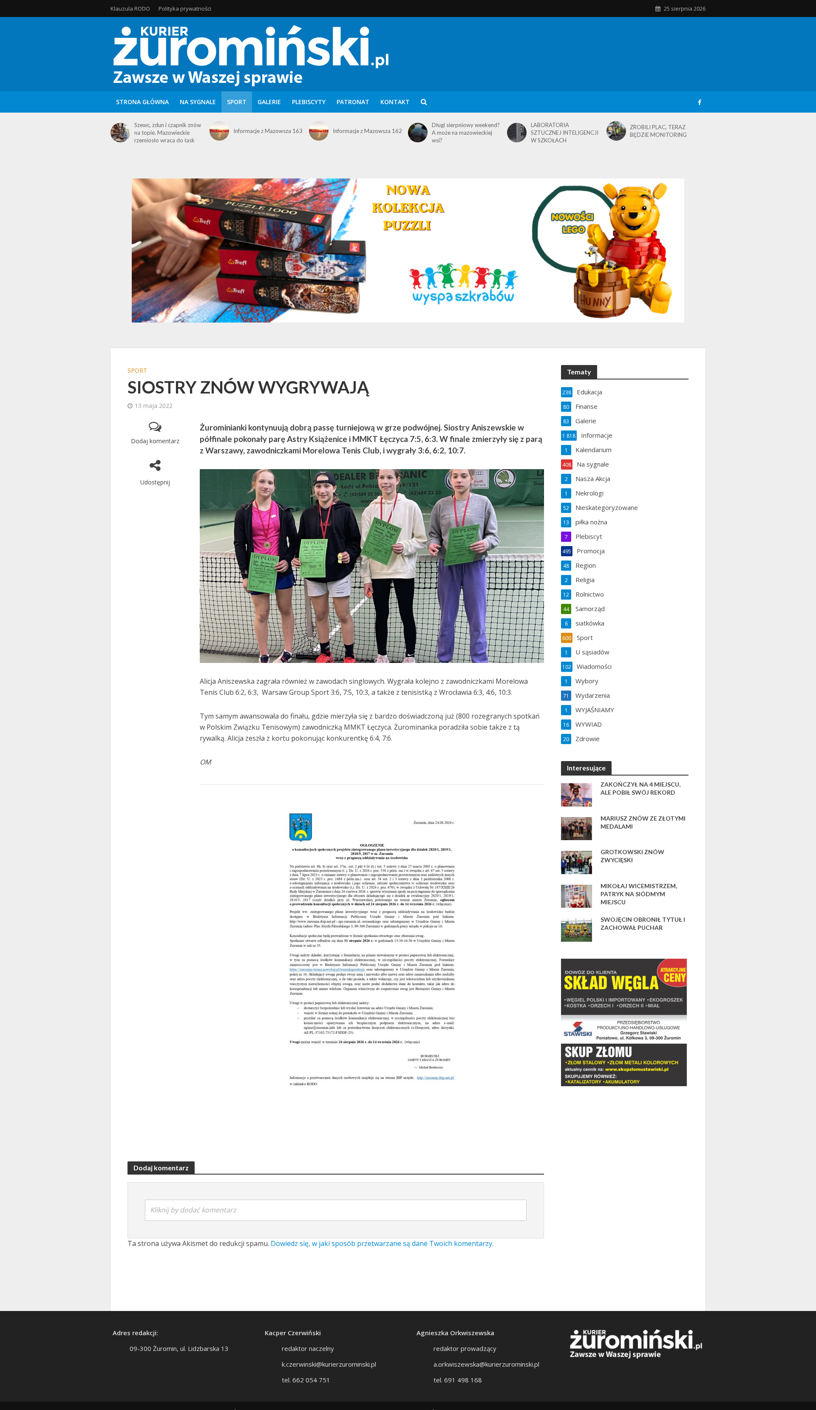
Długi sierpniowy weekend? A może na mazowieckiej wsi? (466, 133)
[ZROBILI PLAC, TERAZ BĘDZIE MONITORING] (616, 131)
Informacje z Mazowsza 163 (268, 130)
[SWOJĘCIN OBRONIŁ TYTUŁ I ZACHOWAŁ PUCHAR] (576, 929)
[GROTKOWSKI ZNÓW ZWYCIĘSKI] (576, 861)
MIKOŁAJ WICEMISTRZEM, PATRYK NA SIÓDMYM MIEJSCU (639, 894)
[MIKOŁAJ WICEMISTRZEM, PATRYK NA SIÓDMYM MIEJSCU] (576, 895)
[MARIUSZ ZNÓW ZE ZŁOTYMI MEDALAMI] (576, 828)
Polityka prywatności (185, 8)
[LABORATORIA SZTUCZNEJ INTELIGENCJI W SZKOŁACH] (517, 132)
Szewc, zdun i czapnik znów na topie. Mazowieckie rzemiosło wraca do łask (167, 133)
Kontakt (395, 102)
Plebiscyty (309, 102)
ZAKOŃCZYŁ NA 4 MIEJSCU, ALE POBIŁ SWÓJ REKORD (640, 788)
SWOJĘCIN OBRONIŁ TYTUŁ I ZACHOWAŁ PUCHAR (643, 923)
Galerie (269, 102)
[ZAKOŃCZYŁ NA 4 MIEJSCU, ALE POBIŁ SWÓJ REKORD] (576, 794)
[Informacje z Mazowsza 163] (219, 131)
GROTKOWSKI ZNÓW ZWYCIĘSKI (632, 856)
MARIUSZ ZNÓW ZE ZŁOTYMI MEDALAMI (643, 822)
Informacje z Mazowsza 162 (367, 130)
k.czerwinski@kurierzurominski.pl (329, 1364)
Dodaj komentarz (155, 441)
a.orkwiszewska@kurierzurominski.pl (486, 1364)
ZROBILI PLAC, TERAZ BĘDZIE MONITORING (658, 131)
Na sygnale (198, 102)
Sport (236, 102)
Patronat (353, 102)
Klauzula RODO (130, 8)
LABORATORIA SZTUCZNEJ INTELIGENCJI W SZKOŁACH (564, 133)
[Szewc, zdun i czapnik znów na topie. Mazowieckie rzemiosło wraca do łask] (120, 132)
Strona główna (142, 102)
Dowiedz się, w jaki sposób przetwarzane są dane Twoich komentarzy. (382, 1243)
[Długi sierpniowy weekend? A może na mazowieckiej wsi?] (418, 132)
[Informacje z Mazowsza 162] (319, 131)
